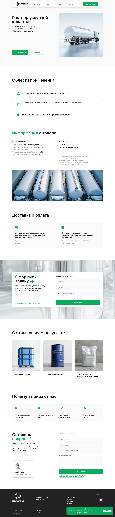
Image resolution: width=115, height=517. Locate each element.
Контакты (71, 4)
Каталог (48, 4)
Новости (59, 4)
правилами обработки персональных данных (28, 303)
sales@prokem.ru (41, 499)
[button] (90, 4)
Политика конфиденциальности (42, 511)
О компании (36, 4)
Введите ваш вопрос (65, 455)
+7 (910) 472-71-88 (42, 497)
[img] (22, 4)
